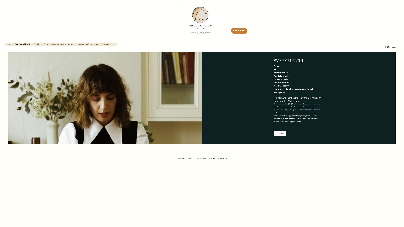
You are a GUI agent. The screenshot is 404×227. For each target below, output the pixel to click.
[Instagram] (202, 152)
